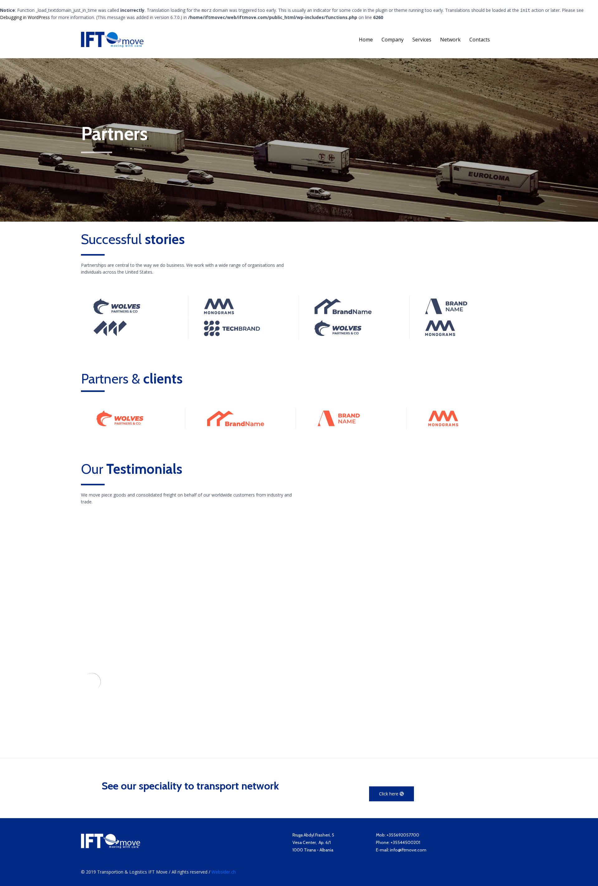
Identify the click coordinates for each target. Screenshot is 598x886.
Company (393, 39)
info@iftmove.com (408, 850)
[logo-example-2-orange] (120, 424)
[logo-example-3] (219, 313)
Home (366, 39)
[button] (391, 793)
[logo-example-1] (343, 312)
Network (450, 39)
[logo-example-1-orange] (235, 424)
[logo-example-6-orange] (339, 424)
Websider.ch (223, 872)
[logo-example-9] (110, 334)
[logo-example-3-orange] (443, 425)
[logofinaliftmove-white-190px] (110, 847)
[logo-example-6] (446, 312)
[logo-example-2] (116, 312)
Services (421, 39)
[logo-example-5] (232, 334)
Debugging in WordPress (25, 17)
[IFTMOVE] (112, 39)
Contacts (479, 39)
